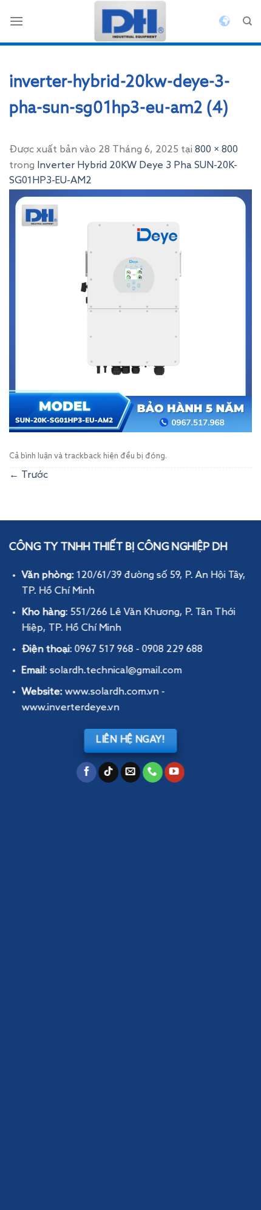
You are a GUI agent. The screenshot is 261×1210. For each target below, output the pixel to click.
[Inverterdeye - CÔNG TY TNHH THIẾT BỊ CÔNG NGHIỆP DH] (130, 21)
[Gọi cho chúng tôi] (153, 772)
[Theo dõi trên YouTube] (174, 772)
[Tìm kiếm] (247, 21)
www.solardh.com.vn (112, 692)
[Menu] (16, 21)
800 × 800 (216, 150)
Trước (28, 475)
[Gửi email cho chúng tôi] (131, 772)
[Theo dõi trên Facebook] (86, 772)
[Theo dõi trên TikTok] (108, 772)
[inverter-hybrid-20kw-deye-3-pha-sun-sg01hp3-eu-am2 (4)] (130, 311)
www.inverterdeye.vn (71, 708)
